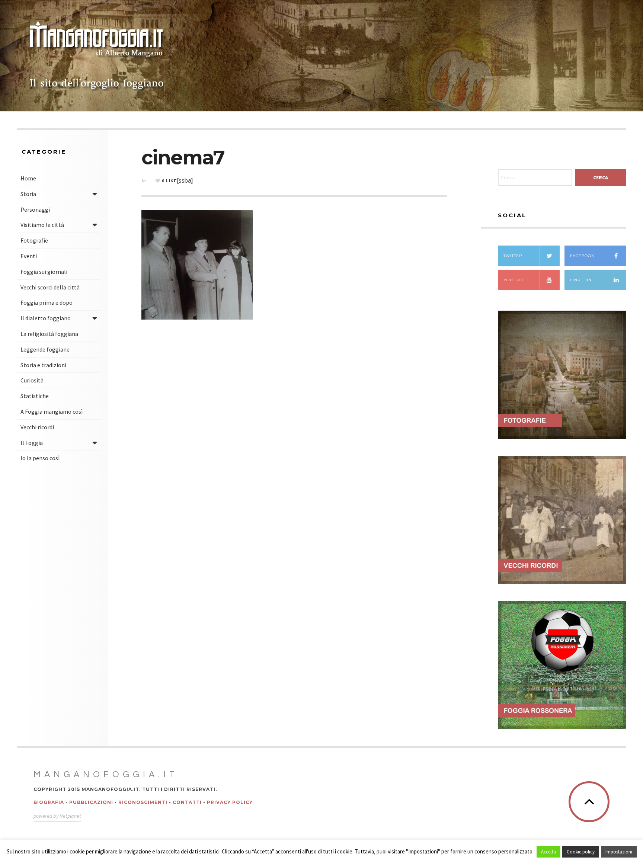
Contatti (187, 802)
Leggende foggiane (45, 349)
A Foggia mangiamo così (51, 411)
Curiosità (32, 380)
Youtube (514, 280)
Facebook (582, 255)
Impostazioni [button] (618, 852)
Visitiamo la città (42, 224)
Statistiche (34, 396)
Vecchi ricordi (37, 427)
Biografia (48, 802)
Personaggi (35, 209)
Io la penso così (40, 458)
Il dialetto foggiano (45, 318)
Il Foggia (31, 442)
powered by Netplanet (57, 816)
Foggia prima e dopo (46, 302)
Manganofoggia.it (105, 774)
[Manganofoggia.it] (97, 55)
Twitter (512, 255)
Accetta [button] (548, 852)
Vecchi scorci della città (50, 287)
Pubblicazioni (91, 802)
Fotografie (34, 240)
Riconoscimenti (142, 802)
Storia (28, 194)
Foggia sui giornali (43, 271)
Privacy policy (230, 802)
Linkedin (581, 280)
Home (28, 178)
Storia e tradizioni (43, 365)
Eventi (28, 256)
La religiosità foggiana (49, 333)
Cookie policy (581, 852)
